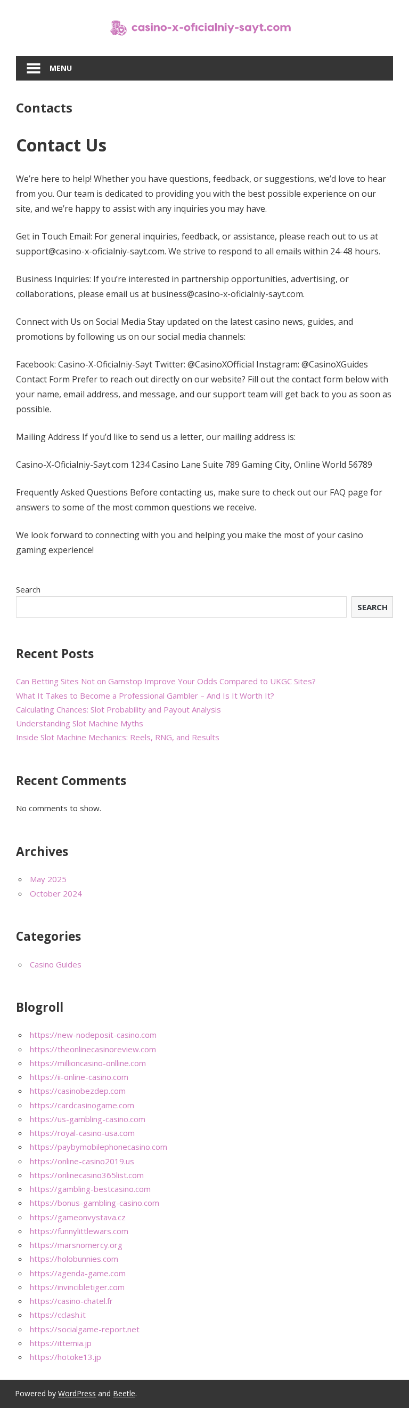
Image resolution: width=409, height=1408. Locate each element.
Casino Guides (55, 964)
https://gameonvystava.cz (78, 1217)
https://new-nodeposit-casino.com (93, 1034)
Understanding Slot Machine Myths (79, 723)
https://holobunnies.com (74, 1258)
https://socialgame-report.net (85, 1329)
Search (28, 589)
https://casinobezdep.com (78, 1090)
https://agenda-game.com (78, 1273)
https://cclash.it (58, 1314)
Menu (61, 68)
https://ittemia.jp (61, 1343)
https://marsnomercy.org (76, 1244)
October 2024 (56, 893)
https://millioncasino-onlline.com (88, 1063)
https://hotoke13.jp (65, 1356)
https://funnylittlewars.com (79, 1231)
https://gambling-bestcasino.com (90, 1188)
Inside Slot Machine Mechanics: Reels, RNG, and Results (117, 737)
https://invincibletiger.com (77, 1287)
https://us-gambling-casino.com (87, 1119)
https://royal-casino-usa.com (82, 1132)
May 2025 (48, 879)
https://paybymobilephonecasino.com (98, 1146)
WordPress (77, 1393)
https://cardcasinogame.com (82, 1105)
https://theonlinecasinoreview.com (93, 1049)
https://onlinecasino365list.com (87, 1175)
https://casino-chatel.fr (71, 1300)
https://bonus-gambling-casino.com (94, 1202)
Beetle (124, 1393)
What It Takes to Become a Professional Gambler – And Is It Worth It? (145, 695)
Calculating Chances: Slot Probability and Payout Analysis (118, 709)
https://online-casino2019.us (82, 1161)
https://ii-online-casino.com (79, 1076)
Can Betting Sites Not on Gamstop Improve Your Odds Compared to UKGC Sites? (166, 681)
